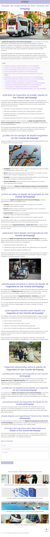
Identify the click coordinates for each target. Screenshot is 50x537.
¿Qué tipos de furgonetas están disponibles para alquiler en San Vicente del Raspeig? (25, 88)
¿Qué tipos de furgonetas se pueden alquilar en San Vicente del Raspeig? (21, 66)
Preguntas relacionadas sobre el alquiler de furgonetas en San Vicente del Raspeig (24, 79)
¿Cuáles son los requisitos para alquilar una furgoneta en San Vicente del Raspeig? (25, 83)
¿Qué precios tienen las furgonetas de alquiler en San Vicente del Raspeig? (23, 85)
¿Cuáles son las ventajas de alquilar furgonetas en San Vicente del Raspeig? (22, 68)
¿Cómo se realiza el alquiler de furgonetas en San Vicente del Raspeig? (21, 69)
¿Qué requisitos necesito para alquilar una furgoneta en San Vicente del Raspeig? (23, 77)
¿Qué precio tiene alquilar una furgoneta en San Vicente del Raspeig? (20, 71)
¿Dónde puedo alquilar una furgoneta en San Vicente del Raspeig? (21, 81)
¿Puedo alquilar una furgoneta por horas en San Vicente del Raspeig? (22, 86)
